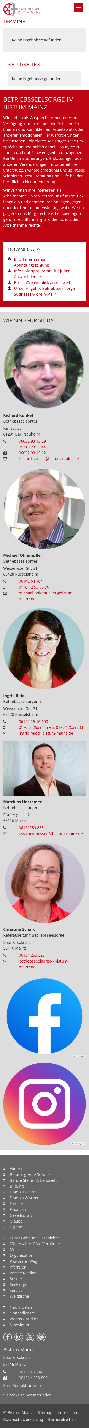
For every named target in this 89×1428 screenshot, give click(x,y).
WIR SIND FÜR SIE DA (28, 320)
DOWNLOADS (24, 249)
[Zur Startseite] (33, 9)
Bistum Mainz (18, 1349)
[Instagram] (18, 1337)
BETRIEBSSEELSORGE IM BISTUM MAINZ (38, 103)
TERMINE (14, 21)
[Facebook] (7, 1337)
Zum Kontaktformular (22, 1385)
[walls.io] (41, 1337)
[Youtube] (30, 1337)
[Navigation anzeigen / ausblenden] (78, 7)
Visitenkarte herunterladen (27, 1395)
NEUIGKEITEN (24, 64)
